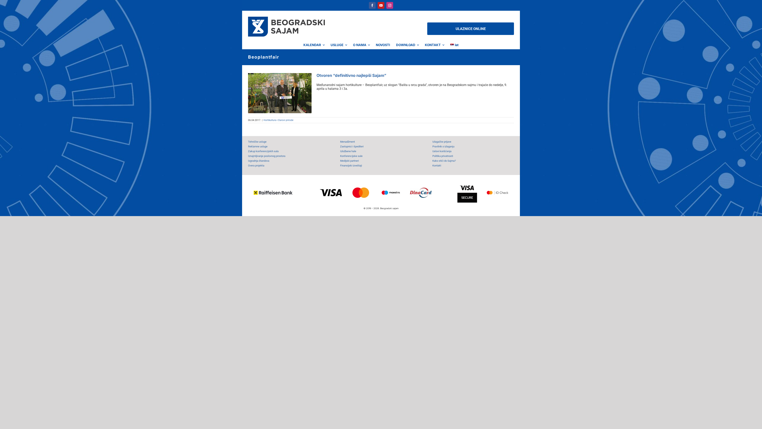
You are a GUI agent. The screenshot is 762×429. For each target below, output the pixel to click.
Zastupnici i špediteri (352, 146)
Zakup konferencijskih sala (263, 151)
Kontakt (436, 165)
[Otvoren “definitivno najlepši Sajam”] (280, 93)
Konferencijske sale (351, 156)
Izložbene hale (348, 151)
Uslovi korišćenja (441, 151)
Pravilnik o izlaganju (443, 146)
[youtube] (381, 5)
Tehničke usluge (257, 141)
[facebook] (372, 5)
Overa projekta (256, 165)
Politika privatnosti (442, 156)
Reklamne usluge (257, 146)
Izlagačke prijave (441, 141)
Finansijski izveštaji (351, 165)
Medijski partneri (349, 160)
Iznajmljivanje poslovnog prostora (266, 156)
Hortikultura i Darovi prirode (278, 120)
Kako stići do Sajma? (444, 160)
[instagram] (389, 5)
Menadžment (347, 141)
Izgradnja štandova (258, 160)
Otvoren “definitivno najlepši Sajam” (351, 75)
